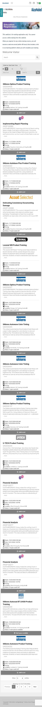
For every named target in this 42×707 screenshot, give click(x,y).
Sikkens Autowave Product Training (17, 644)
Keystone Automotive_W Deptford (20, 147)
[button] (12, 3)
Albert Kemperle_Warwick (18, 506)
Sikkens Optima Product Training (16, 84)
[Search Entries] (37, 57)
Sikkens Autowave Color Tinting (16, 324)
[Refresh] (12, 68)
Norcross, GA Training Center (18, 427)
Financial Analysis (10, 483)
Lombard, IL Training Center (18, 466)
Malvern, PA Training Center (18, 107)
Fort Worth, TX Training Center (19, 348)
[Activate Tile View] (6, 68)
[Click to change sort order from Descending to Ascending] (20, 65)
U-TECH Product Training (13, 443)
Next (34, 687)
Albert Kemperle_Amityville (18, 585)
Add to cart (21, 113)
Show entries (20, 678)
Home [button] (27, 3)
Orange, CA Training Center (18, 308)
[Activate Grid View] (3, 68)
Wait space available (22, 633)
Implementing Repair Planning (15, 124)
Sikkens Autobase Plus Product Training (19, 163)
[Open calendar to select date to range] (38, 72)
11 (29, 687)
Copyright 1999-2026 (9, 702)
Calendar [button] (30, 3)
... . (5, 96)
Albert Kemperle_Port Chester (19, 546)
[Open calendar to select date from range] (18, 72)
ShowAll (21, 69)
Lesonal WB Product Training (15, 245)
